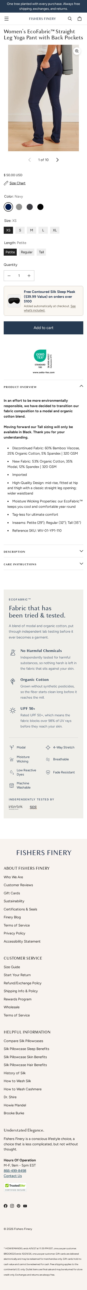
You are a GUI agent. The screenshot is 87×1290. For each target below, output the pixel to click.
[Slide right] (57, 160)
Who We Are (13, 877)
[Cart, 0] (80, 19)
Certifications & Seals (20, 909)
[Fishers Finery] (42, 19)
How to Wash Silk (17, 1081)
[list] (43, 98)
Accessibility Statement (22, 941)
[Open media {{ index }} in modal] (43, 98)
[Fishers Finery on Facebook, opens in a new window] (5, 1206)
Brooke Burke (14, 1113)
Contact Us (13, 1176)
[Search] (70, 19)
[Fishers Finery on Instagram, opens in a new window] (12, 1206)
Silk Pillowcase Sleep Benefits (26, 1049)
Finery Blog (12, 917)
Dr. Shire (10, 1097)
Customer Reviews (18, 885)
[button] (15, 1187)
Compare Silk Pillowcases (23, 1041)
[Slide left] (30, 160)
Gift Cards (12, 893)
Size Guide (12, 967)
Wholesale (11, 1007)
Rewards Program (18, 999)
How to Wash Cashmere (23, 1089)
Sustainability (14, 901)
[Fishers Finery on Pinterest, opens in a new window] (18, 1206)
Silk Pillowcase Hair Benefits (25, 1065)
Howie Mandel (15, 1105)
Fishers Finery (23, 1229)
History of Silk (15, 1073)
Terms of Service (17, 925)
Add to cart (43, 327)
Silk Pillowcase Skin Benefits (25, 1057)
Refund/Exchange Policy (23, 983)
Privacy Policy (14, 933)
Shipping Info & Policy (21, 991)
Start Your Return (17, 975)
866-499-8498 (15, 1171)
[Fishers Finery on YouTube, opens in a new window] (25, 1206)
